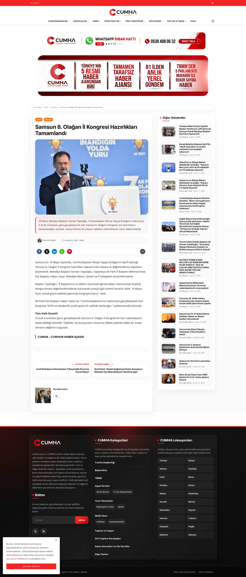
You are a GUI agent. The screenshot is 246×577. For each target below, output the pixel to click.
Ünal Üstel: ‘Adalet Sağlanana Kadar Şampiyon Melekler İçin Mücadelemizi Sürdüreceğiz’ (118, 370)
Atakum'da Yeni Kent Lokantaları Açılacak (194, 362)
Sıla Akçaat (183, 137)
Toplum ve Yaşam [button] (175, 21)
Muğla (191, 526)
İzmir (162, 477)
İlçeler (121, 507)
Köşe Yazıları (101, 554)
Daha (193, 21)
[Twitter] (35, 531)
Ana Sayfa (37, 107)
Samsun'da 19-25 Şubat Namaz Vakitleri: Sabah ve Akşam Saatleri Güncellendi (194, 316)
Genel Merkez (103, 492)
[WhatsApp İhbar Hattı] (123, 40)
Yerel (46, 107)
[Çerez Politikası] (18, 558)
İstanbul (192, 469)
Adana (163, 493)
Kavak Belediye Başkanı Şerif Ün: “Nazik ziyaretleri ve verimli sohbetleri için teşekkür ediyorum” (195, 148)
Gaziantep (193, 493)
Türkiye (163, 460)
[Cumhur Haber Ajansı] (123, 75)
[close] (56, 540)
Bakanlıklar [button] (80, 21)
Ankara (163, 469)
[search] (212, 21)
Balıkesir (164, 534)
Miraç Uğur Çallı (185, 173)
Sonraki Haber (102, 364)
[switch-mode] (213, 3)
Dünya (191, 460)
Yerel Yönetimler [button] (134, 21)
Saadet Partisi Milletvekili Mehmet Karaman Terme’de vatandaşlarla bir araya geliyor (194, 285)
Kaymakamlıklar (116, 522)
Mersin (191, 502)
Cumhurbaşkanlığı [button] (58, 21)
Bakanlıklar (101, 470)
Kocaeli (163, 502)
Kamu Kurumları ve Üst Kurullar (112, 546)
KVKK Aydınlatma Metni (185, 572)
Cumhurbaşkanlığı (105, 462)
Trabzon (192, 518)
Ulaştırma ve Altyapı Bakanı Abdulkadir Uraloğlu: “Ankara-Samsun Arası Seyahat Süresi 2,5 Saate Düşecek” (194, 184)
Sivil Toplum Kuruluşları (108, 538)
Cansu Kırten (184, 212)
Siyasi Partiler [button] (111, 21)
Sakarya (192, 534)
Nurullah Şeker (60, 389)
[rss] (44, 531)
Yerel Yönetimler (104, 500)
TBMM (98, 478)
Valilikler (101, 522)
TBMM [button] (96, 21)
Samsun (54, 107)
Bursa (191, 477)
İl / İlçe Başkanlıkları (122, 492)
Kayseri (191, 510)
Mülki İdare (101, 515)
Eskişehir (164, 526)
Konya (191, 485)
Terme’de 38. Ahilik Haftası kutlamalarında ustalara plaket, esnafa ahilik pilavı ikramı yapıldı (195, 301)
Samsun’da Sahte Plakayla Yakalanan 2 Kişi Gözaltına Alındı (192, 332)
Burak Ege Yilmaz (186, 322)
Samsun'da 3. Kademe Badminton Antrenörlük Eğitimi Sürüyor (194, 347)
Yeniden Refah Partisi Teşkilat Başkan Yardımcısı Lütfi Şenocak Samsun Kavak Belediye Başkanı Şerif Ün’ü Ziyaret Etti (195, 130)
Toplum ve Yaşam (104, 530)
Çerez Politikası (206, 572)
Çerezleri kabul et (31, 566)
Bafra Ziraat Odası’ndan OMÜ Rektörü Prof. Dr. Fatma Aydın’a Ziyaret (194, 377)
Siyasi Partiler (102, 485)
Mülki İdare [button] (155, 21)
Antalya (163, 485)
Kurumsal (35, 3)
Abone (82, 520)
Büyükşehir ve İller (105, 507)
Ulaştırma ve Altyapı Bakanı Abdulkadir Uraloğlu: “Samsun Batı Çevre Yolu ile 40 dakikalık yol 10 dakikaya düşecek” (194, 166)
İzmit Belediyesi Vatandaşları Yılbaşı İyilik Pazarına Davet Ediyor (62, 370)
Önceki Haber (82, 364)
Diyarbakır (165, 510)
